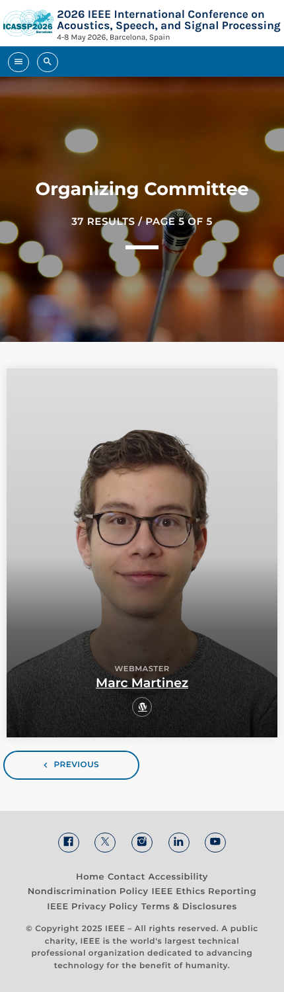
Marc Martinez (142, 682)
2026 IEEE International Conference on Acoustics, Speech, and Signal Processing (169, 20)
